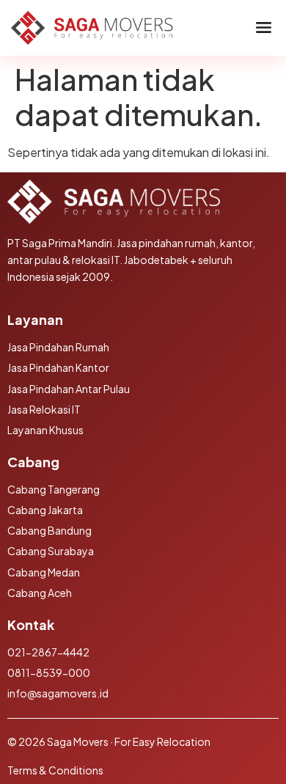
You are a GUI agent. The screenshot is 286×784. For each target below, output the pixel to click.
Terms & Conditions (55, 770)
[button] (264, 27)
